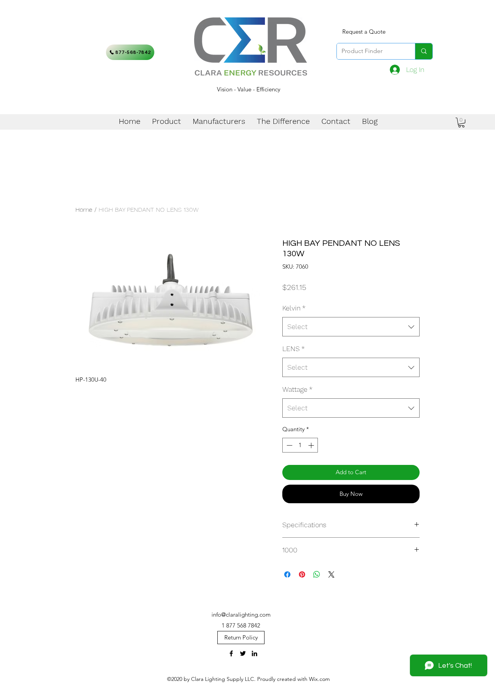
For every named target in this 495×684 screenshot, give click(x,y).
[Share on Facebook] (287, 574)
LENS (293, 349)
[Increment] (312, 445)
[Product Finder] (423, 51)
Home (83, 209)
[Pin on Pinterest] (302, 574)
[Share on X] (331, 574)
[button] (461, 122)
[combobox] (351, 326)
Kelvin (294, 308)
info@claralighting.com (241, 614)
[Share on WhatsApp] (316, 574)
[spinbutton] (300, 445)
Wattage (297, 389)
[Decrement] (288, 445)
